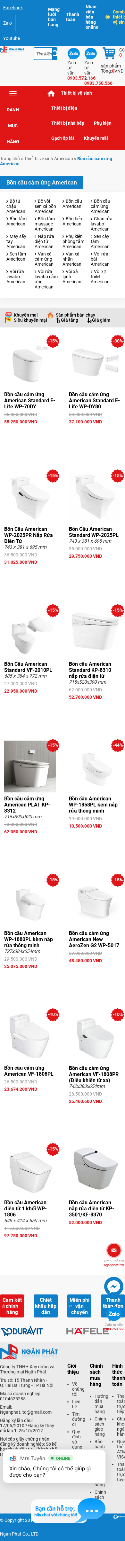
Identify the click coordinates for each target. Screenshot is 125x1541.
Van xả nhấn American (72, 259)
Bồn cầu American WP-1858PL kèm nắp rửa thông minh (93, 805)
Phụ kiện (103, 123)
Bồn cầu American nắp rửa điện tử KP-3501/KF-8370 (91, 1208)
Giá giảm (101, 320)
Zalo (7, 23)
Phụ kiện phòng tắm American (73, 241)
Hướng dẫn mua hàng (101, 1404)
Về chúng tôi (78, 1389)
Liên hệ (76, 1404)
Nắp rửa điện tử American (44, 241)
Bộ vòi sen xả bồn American (45, 206)
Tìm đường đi (78, 1419)
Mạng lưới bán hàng (54, 17)
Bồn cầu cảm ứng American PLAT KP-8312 (27, 805)
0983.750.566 (113, 1327)
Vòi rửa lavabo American (15, 276)
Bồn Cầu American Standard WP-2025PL (94, 532)
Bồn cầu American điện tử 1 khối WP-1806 (25, 1208)
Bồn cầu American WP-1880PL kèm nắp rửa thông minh (28, 939)
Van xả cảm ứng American (44, 259)
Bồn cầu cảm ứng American (100, 206)
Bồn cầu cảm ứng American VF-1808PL (29, 1071)
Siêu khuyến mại (30, 320)
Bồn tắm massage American (45, 224)
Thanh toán (72, 17)
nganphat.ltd (114, 1263)
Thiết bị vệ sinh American (48, 158)
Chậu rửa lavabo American (102, 224)
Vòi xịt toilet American (100, 276)
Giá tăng (69, 320)
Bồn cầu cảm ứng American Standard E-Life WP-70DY (29, 400)
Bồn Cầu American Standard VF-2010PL (28, 667)
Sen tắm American (16, 256)
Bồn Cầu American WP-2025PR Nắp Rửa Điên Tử (28, 535)
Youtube (11, 38)
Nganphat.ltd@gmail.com (26, 1412)
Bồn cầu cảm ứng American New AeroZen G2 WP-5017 (94, 939)
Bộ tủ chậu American (15, 206)
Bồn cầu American (72, 204)
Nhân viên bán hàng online (92, 17)
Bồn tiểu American (72, 221)
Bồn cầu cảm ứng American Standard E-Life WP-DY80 (94, 400)
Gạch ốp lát (62, 138)
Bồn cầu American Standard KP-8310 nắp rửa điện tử (90, 670)
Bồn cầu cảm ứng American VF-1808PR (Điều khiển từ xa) (94, 1074)
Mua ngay (30, 433)
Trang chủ (51, 93)
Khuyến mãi (96, 138)
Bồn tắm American (16, 221)
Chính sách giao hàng (100, 1426)
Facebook (13, 7)
